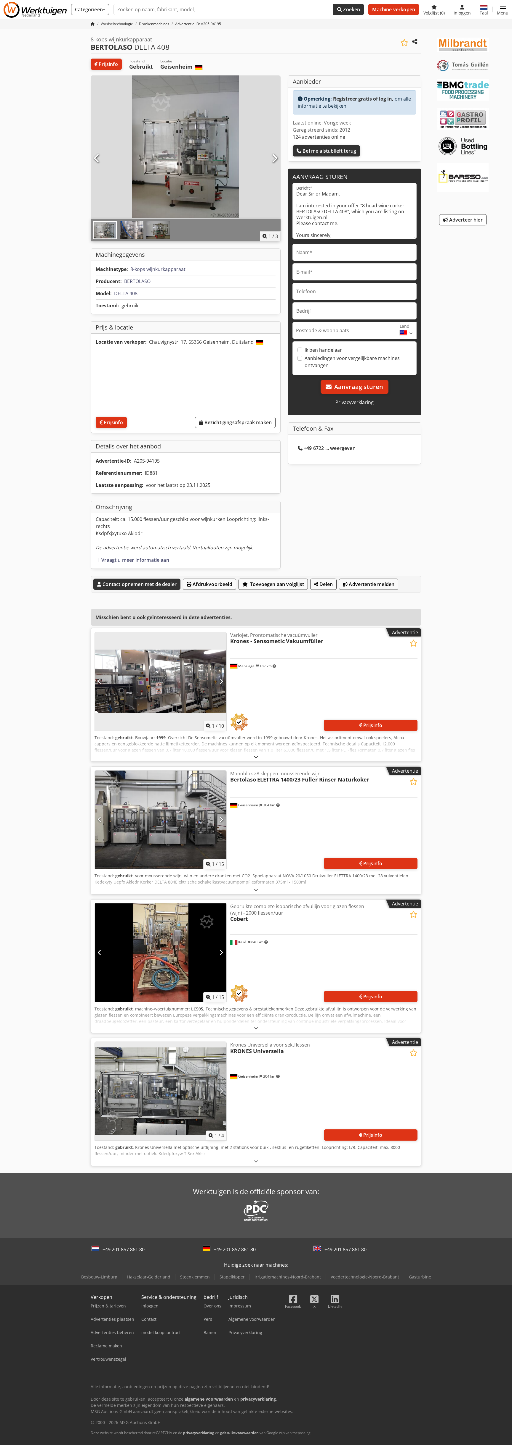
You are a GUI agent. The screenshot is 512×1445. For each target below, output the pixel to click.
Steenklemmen (195, 1277)
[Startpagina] (93, 23)
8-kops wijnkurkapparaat (157, 269)
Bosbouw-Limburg (99, 1277)
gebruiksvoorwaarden (239, 1432)
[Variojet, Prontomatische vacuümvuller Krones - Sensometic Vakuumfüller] (160, 681)
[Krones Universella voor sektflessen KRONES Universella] (160, 1091)
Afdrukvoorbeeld (211, 584)
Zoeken (351, 9)
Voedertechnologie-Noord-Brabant (365, 1277)
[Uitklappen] (256, 756)
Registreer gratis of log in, (363, 99)
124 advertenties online (319, 137)
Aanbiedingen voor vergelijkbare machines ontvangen (352, 362)
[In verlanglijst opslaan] (404, 43)
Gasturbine (420, 1277)
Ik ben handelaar (323, 350)
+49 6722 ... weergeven (330, 448)
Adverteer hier (465, 220)
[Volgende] (274, 158)
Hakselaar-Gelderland (148, 1277)
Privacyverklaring (354, 402)
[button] (502, 9)
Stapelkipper (232, 1277)
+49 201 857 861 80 (124, 1249)
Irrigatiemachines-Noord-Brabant (288, 1277)
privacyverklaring (198, 1432)
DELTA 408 (125, 293)
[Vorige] (97, 158)
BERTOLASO (137, 281)
